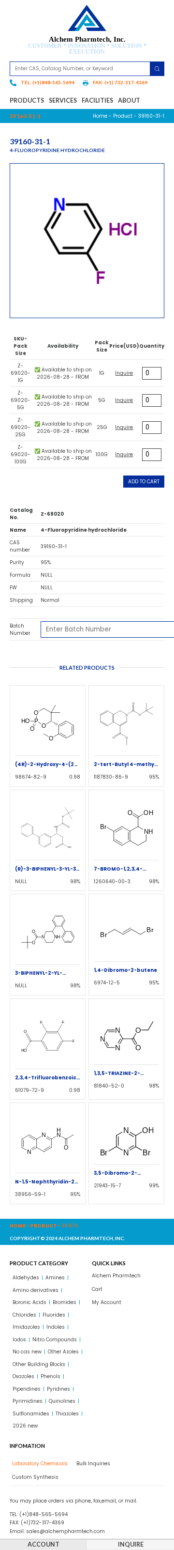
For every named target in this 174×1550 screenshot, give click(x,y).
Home (100, 116)
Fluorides (54, 1315)
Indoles (55, 1327)
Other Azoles (63, 1351)
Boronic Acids (29, 1302)
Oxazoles (23, 1376)
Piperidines (27, 1389)
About (129, 100)
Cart (97, 1289)
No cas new (27, 1351)
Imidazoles (26, 1327)
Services (63, 100)
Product (122, 116)
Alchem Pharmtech (116, 1275)
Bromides (64, 1302)
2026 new (25, 1425)
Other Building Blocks (39, 1364)
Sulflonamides (31, 1413)
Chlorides (24, 1315)
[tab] (39, 1463)
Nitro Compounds (54, 1339)
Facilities (97, 100)
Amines (55, 1277)
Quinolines (62, 1401)
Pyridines (58, 1389)
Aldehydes (26, 1277)
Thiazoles (67, 1413)
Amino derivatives (35, 1290)
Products (27, 100)
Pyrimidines (28, 1401)
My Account (106, 1302)
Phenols (50, 1376)
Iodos (19, 1339)
